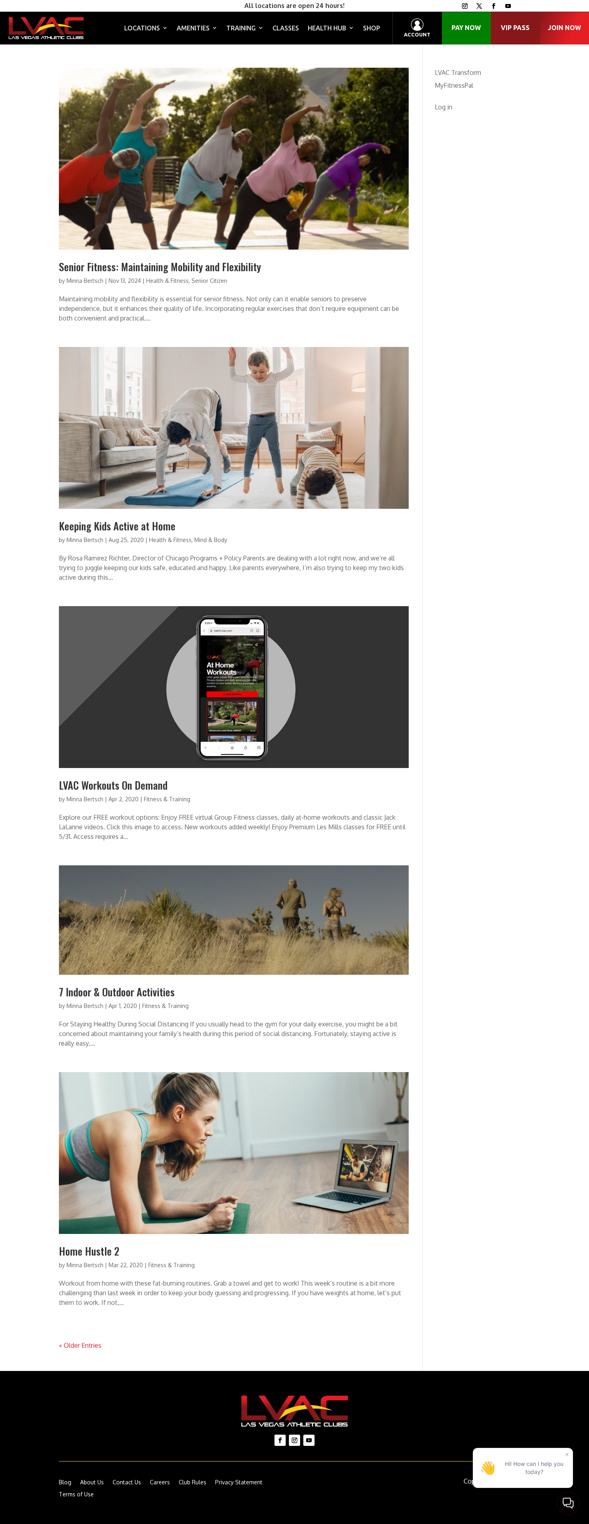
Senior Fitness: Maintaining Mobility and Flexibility (160, 266)
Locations (142, 28)
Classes (285, 28)
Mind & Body (210, 539)
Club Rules (192, 1483)
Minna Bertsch (85, 280)
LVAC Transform (458, 73)
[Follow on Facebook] (493, 6)
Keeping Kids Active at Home (117, 526)
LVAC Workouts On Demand (113, 785)
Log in (443, 107)
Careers (160, 1483)
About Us (92, 1483)
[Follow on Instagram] (464, 6)
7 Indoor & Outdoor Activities (117, 992)
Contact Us (127, 1483)
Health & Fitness (167, 280)
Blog (65, 1483)
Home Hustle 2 (89, 1251)
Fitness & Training (167, 799)
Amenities (193, 28)
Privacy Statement (238, 1483)
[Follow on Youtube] (508, 6)
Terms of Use (76, 1495)
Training (241, 28)
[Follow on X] (479, 6)
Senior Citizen (209, 280)
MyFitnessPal (454, 85)
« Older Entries (80, 1345)
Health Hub (327, 28)
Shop (371, 28)
